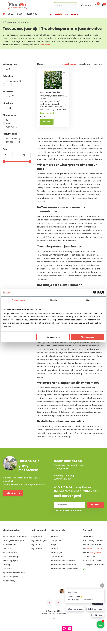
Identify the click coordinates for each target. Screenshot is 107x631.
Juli (8, 123)
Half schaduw (13, 81)
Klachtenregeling (10, 576)
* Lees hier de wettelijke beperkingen (68, 510)
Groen (10, 96)
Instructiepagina (10, 560)
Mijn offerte (36, 548)
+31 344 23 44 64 (63, 487)
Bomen (54, 536)
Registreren (36, 536)
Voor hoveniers (9, 544)
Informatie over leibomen (63, 560)
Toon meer (45, 44)
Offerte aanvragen (11, 556)
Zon (9, 84)
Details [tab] (53, 300)
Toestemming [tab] (18, 300)
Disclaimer (7, 568)
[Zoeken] (74, 5)
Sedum (54, 548)
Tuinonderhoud (58, 556)
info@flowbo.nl (84, 487)
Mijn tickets (36, 544)
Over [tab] (88, 300)
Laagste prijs (84, 64)
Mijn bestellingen (39, 540)
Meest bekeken (69, 64)
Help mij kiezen (13, 493)
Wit (9, 108)
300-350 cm (13, 142)
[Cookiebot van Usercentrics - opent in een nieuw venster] (92, 293)
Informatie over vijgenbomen (64, 568)
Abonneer (95, 504)
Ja (8, 69)
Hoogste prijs (98, 64)
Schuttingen (57, 552)
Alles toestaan (87, 337)
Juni (9, 120)
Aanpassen (51, 337)
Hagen (54, 544)
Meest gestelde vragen (13, 540)
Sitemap (6, 564)
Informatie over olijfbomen (63, 564)
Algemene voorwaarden (14, 572)
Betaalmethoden (10, 552)
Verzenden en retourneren (15, 536)
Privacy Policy (9, 581)
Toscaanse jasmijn (50, 92)
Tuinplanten (10, 22)
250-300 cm (13, 138)
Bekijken (46, 121)
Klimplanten (23, 22)
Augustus (11, 127)
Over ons (7, 548)
